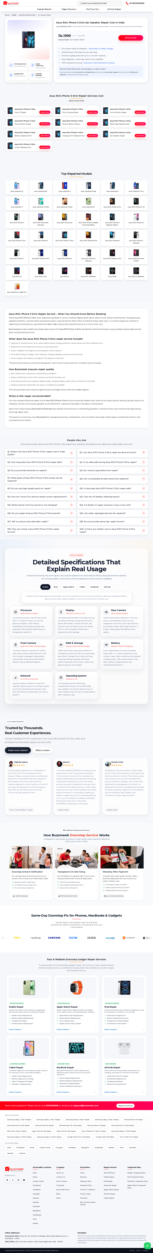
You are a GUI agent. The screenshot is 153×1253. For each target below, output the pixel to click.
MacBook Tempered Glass (137, 1181)
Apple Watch (68, 587)
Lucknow (22, 1153)
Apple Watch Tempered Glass (136, 1186)
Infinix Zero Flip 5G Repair (17, 1131)
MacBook (94, 587)
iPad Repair (108, 1181)
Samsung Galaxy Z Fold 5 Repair (19, 1137)
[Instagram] (18, 1180)
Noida (32, 1147)
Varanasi (10, 1153)
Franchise (83, 1198)
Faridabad (72, 1147)
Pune (122, 1147)
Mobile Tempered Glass (136, 1173)
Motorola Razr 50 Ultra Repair (18, 1125)
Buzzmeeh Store (62, 1189)
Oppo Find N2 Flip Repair (66, 1131)
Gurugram (59, 1147)
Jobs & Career (61, 1181)
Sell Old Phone (109, 1173)
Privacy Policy (85, 1194)
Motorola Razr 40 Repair (96, 1125)
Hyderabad (99, 1147)
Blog (58, 1194)
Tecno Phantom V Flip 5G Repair (93, 1131)
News (58, 1198)
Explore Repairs (29, 1029)
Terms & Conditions (87, 1189)
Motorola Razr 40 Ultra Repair (122, 1125)
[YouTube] (24, 1180)
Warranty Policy (86, 1185)
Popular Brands (44, 9)
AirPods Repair (114, 9)
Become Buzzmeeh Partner (87, 1203)
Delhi (9, 1147)
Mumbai (111, 1147)
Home (7, 15)
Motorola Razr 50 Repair (133, 1119)
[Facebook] (13, 1180)
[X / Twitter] (7, 1180)
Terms (138, 1250)
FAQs (82, 1173)
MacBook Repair (110, 1185)
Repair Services (69, 9)
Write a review (43, 750)
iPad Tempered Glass (135, 1177)
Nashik (35, 1223)
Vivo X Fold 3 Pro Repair (129, 1137)
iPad (56, 587)
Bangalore (85, 1147)
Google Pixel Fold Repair (105, 1137)
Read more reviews (18, 750)
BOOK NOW (130, 38)
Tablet (82, 587)
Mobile (14, 15)
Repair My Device (125, 1106)
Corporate (60, 1185)
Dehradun (132, 1147)
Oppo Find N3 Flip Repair (41, 1131)
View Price (45, 112)
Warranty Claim (85, 1181)
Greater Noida (45, 1147)
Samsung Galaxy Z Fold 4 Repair (49, 1137)
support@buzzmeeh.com (85, 1105)
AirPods (107, 587)
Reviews (83, 1177)
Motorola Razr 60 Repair (44, 1125)
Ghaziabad (20, 1147)
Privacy (132, 1250)
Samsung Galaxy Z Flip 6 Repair (19, 1119)
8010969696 (52, 1105)
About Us (60, 1173)
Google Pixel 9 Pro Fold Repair (78, 1137)
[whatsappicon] (147, 1245)
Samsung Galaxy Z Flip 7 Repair (48, 1119)
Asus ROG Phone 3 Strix (27, 15)
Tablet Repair (109, 1198)
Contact (145, 1250)
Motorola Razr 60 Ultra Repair (70, 1125)
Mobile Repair (109, 1177)
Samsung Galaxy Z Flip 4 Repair (107, 1119)
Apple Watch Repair (111, 1189)
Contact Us (60, 1177)
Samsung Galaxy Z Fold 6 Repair (123, 1131)
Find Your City (92, 9)
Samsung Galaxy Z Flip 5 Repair (77, 1119)
